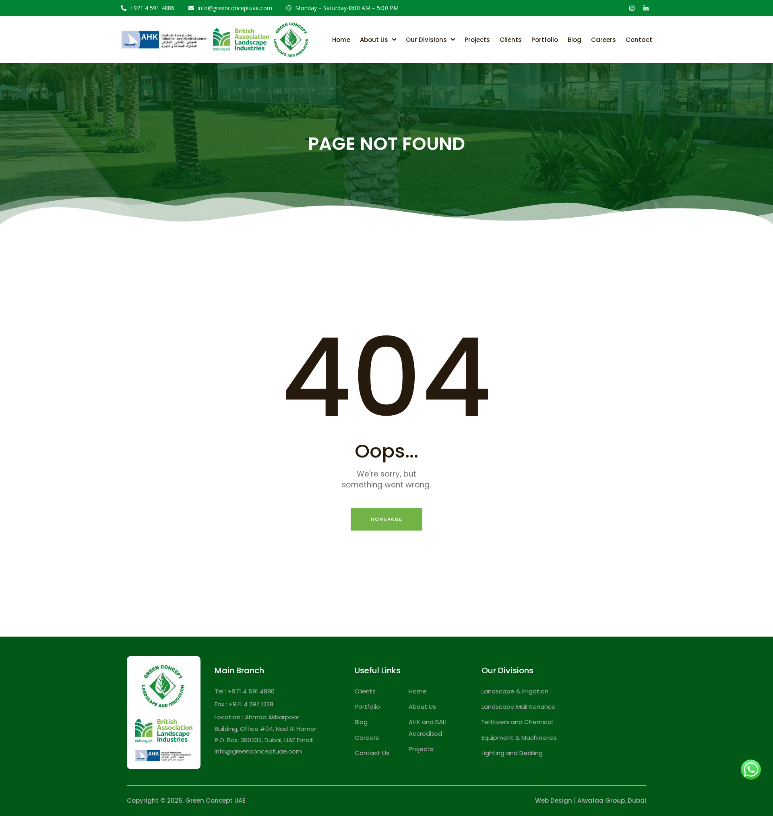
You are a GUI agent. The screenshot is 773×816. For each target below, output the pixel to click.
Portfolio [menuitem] (544, 39)
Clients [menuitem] (511, 39)
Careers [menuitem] (603, 39)
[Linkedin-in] (646, 8)
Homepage (386, 519)
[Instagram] (632, 8)
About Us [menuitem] (374, 39)
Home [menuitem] (341, 39)
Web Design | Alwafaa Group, (580, 800)
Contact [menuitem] (639, 39)
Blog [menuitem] (574, 39)
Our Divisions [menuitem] (426, 39)
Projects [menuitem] (477, 39)
